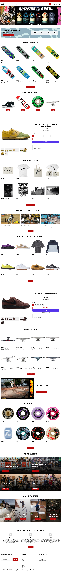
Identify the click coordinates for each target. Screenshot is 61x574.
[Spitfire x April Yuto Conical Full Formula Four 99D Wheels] (53, 433)
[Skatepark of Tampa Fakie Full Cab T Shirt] (23, 170)
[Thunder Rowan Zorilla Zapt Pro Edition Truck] (38, 339)
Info (22, 567)
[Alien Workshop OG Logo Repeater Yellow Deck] (53, 52)
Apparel (23, 558)
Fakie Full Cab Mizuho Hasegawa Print (53, 199)
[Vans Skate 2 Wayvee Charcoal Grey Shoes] (53, 266)
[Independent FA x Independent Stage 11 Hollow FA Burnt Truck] (23, 339)
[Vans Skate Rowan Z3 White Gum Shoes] (23, 266)
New (22, 555)
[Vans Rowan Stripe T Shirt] (38, 246)
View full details (46, 130)
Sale (22, 561)
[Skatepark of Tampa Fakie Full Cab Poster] (23, 190)
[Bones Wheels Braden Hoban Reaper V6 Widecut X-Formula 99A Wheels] (23, 413)
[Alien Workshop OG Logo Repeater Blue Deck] (8, 72)
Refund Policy (41, 561)
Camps (23, 565)
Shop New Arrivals (30, 86)
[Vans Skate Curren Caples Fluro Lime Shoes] (8, 266)
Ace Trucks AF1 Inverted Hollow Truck (23, 368)
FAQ (39, 558)
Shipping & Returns (42, 560)
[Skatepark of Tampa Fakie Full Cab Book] (8, 170)
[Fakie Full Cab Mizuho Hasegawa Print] (53, 190)
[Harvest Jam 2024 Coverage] (50, 219)
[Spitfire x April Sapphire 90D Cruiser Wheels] (8, 433)
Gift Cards (23, 566)
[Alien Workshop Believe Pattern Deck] (23, 72)
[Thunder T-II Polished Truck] (38, 359)
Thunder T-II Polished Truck (36, 368)
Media (23, 564)
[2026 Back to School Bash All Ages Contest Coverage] (10, 219)
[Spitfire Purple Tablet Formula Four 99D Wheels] (38, 413)
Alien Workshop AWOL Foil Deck (37, 61)
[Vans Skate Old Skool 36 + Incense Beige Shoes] (23, 246)
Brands (23, 560)
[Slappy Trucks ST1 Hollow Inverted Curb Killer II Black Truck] (8, 339)
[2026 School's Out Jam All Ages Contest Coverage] (30, 219)
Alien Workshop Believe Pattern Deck (23, 81)
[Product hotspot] (13, 382)
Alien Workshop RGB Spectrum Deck (37, 81)
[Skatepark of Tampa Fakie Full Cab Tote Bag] (38, 170)
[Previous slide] (3, 16)
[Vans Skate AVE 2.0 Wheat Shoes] (38, 266)
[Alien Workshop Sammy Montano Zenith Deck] (8, 52)
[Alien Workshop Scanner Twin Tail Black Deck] (53, 72)
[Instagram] (22, 569)
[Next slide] (58, 16)
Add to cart (45, 138)
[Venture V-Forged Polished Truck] (53, 359)
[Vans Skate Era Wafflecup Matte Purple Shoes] (8, 246)
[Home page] (2, 4)
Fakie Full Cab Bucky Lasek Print (7, 199)
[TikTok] (27, 569)
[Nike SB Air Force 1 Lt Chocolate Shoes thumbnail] (2, 319)
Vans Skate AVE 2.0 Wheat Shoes (37, 275)
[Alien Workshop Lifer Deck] (23, 52)
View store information (37, 148)
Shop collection (30, 373)
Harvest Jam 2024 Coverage (46, 227)
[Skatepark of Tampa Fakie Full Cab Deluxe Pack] (53, 170)
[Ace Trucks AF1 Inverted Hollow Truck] (23, 359)
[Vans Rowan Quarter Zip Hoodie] (53, 246)
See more (30, 230)
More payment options (46, 143)
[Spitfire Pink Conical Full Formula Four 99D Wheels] (53, 413)
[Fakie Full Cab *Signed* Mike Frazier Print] (38, 190)
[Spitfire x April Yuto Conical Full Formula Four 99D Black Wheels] (38, 433)
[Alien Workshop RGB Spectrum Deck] (38, 72)
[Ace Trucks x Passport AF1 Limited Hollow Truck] (8, 359)
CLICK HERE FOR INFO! (8, 35)
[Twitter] (30, 570)
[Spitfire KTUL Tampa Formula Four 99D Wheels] (8, 413)
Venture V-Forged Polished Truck (52, 368)
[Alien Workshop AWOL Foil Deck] (38, 52)
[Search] (50, 4)
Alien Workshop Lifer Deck (21, 61)
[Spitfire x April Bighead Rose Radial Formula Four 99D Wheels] (23, 433)
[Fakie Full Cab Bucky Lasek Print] (8, 190)
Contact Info (41, 559)
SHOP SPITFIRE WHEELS (41, 391)
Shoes (23, 559)
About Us (40, 555)
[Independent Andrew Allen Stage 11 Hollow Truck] (53, 339)
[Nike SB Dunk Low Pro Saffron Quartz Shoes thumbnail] (2, 150)
